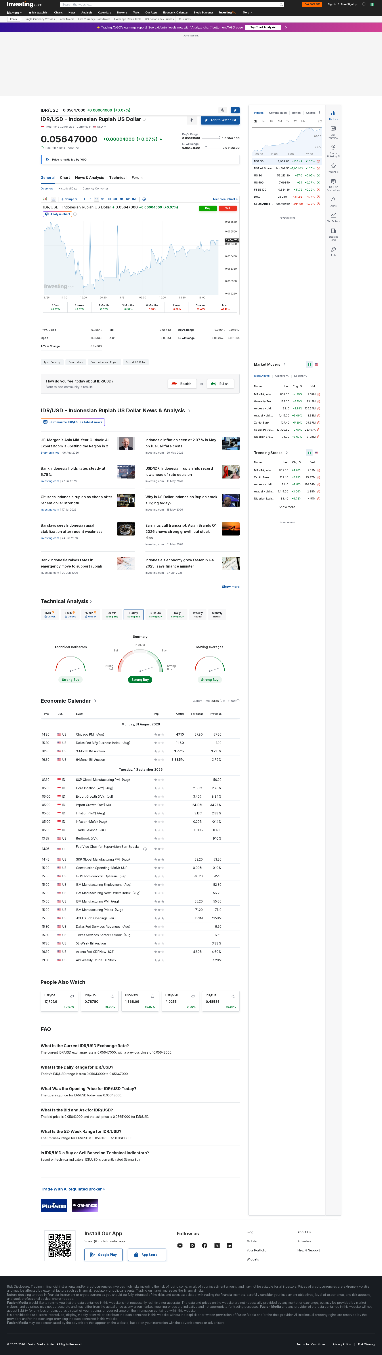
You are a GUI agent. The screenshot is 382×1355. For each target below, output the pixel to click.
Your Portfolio (257, 1250)
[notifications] (364, 4)
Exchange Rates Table (127, 19)
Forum (137, 177)
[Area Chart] (53, 199)
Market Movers (267, 364)
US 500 (259, 182)
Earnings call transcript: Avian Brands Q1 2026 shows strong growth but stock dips (180, 531)
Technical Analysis (64, 601)
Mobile (252, 1241)
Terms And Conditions (310, 1344)
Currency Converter (95, 188)
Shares (310, 112)
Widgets (253, 1259)
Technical (117, 177)
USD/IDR (49, 995)
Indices (259, 112)
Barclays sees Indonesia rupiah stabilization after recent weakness (72, 528)
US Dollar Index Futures (159, 19)
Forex (13, 19)
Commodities (278, 112)
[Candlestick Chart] (45, 199)
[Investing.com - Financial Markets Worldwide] (24, 4)
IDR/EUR (211, 995)
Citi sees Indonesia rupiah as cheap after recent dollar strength (76, 500)
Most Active (262, 375)
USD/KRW (131, 995)
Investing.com (50, 481)
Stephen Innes (50, 452)
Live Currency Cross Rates (94, 19)
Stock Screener (203, 12)
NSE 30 (259, 161)
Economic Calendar (175, 12)
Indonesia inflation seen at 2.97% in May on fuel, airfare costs (180, 443)
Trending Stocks (268, 452)
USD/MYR (171, 995)
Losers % (300, 375)
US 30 (258, 175)
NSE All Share (263, 168)
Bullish (224, 384)
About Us (304, 1232)
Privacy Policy (342, 1344)
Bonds (296, 112)
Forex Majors (66, 19)
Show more (231, 587)
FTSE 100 (260, 189)
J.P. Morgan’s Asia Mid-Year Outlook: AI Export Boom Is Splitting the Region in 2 (75, 443)
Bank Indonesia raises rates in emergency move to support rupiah (71, 563)
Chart (65, 177)
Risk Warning (366, 1344)
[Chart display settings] (144, 199)
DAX (257, 196)
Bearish (185, 384)
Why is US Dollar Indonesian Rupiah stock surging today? (181, 500)
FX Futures (184, 19)
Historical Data (68, 188)
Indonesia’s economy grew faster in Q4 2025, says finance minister (179, 563)
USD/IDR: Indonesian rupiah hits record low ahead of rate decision (179, 471)
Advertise (304, 1241)
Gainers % (282, 375)
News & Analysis (89, 177)
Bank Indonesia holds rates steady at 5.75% (73, 471)
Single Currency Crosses (40, 19)
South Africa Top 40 (267, 203)
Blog (250, 1232)
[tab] (50, 614)
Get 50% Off (312, 4)
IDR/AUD (90, 995)
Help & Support (309, 1250)
